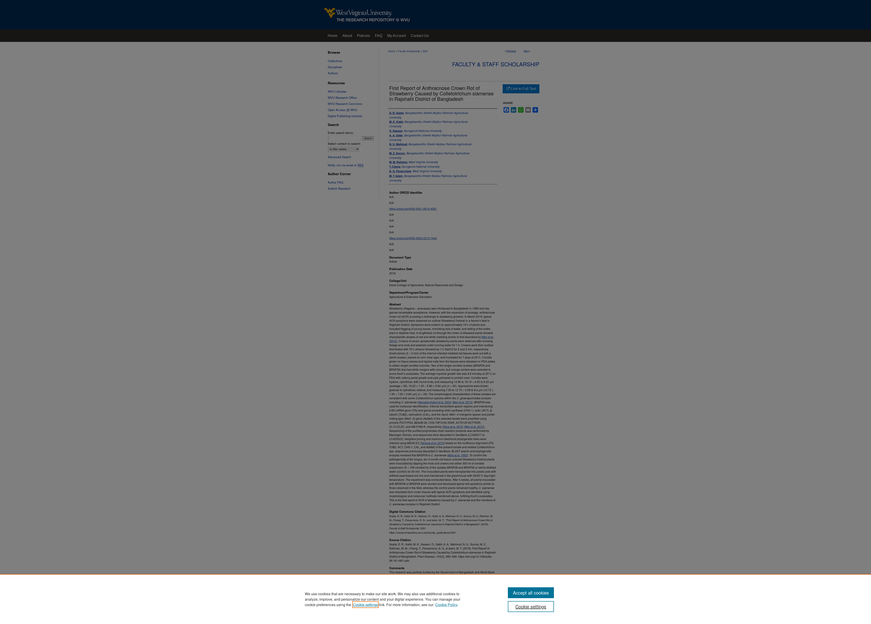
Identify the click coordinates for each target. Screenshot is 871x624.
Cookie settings (365, 604)
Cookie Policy (446, 604)
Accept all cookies (531, 592)
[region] (435, 599)
